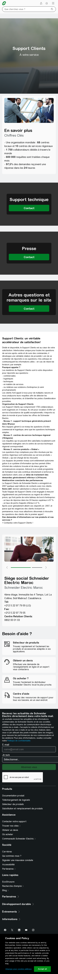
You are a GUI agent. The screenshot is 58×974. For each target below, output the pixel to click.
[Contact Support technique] (29, 208)
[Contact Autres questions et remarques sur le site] (29, 308)
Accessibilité (8, 864)
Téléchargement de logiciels (16, 800)
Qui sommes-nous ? (11, 856)
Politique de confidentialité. (19, 741)
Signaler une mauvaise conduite (17, 860)
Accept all (42, 969)
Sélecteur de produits (13, 804)
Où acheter (7, 834)
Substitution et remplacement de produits (22, 808)
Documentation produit (13, 795)
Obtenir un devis (10, 830)
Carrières (7, 851)
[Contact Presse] (29, 257)
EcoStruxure (8, 881)
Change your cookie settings (18, 969)
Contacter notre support (14, 821)
